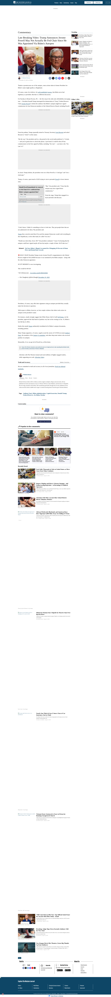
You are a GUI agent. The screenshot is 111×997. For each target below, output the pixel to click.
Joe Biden (37, 395)
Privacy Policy (54, 993)
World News (36, 985)
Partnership (83, 970)
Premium (56, 3)
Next (19, 958)
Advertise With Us (83, 972)
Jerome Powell (26, 103)
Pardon (43, 395)
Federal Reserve (28, 395)
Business (51, 988)
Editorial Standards (84, 965)
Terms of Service (63, 993)
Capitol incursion (51, 393)
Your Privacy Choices (57, 996)
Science (66, 985)
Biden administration (39, 393)
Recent (30, 378)
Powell (57, 179)
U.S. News (20, 988)
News (61, 3)
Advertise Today (39, 357)
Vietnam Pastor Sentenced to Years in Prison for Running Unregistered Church (50, 815)
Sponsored (82, 988)
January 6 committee (39, 335)
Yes (21, 194)
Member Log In (98, 2)
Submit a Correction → (65, 362)
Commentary (66, 3)
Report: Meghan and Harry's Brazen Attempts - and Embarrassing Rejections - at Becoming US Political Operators (85, 44)
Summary (22, 378)
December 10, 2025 (44, 277)
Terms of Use (24, 201)
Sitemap (58, 993)
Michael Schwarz (27, 374)
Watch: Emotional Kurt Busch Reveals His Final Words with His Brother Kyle (86, 66)
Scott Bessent (59, 132)
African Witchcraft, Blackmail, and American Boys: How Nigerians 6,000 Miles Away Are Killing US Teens (52, 512)
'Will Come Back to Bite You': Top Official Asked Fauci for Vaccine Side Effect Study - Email (86, 52)
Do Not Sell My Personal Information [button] (72, 993)
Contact (35, 378)
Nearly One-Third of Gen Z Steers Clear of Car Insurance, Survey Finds (50, 714)
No (25, 194)
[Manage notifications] (3, 994)
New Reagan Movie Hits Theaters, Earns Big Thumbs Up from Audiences (85, 72)
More (26, 378)
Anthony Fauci (27, 393)
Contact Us (82, 967)
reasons (49, 92)
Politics (19, 985)
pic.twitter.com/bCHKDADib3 (39, 273)
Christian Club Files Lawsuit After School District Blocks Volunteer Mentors (85, 60)
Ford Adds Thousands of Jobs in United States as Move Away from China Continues (81, 115)
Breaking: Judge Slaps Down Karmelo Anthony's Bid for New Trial (85, 36)
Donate (71, 3)
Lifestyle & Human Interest (54, 985)
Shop (76, 3)
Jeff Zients (61, 317)
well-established (42, 92)
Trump (20, 234)
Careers (82, 969)
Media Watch (67, 988)
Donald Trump (62, 393)
